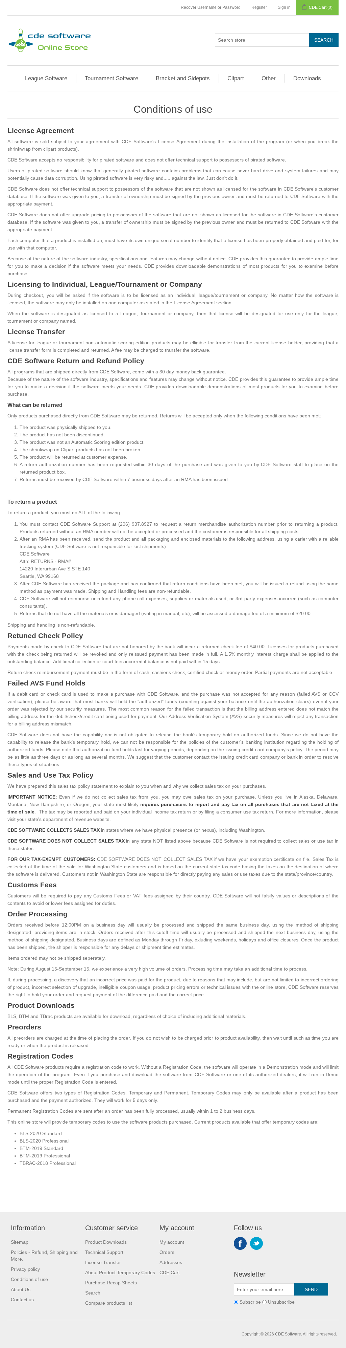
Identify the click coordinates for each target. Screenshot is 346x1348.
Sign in (284, 7)
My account (171, 1242)
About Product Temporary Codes (120, 1272)
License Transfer (103, 1262)
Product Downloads (106, 1242)
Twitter (256, 1243)
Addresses (170, 1262)
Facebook (240, 1243)
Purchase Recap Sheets (111, 1282)
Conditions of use (29, 1279)
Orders (166, 1252)
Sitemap (19, 1242)
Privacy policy (25, 1269)
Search (323, 40)
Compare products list (108, 1303)
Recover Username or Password (211, 7)
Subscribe (250, 1302)
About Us (20, 1289)
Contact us (22, 1299)
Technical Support (104, 1252)
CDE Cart (169, 1272)
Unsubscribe (281, 1302)
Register (259, 7)
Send (311, 1289)
